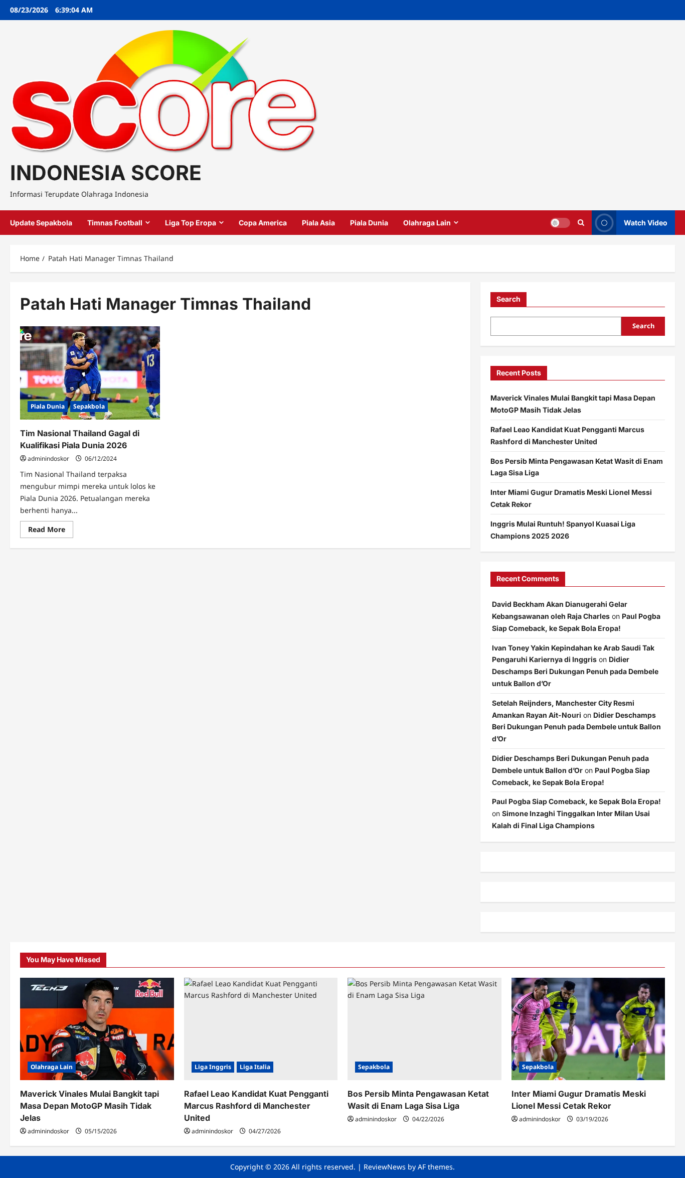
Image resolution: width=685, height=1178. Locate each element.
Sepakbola (89, 406)
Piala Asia (318, 222)
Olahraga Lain (427, 222)
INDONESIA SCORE (106, 172)
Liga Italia (255, 1067)
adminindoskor (48, 458)
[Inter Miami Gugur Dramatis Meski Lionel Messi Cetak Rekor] (588, 1029)
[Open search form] (581, 222)
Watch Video (645, 222)
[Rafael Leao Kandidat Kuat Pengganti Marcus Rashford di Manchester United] (261, 1029)
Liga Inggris (213, 1067)
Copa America (263, 222)
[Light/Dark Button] (560, 223)
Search (508, 299)
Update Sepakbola (41, 222)
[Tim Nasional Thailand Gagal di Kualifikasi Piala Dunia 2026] (90, 373)
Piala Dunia (369, 222)
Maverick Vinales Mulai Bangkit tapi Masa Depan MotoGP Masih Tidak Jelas (89, 1106)
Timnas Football (114, 222)
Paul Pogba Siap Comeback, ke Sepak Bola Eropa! (576, 801)
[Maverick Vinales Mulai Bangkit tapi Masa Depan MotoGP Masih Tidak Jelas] (97, 1029)
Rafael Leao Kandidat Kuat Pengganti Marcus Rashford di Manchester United (256, 1106)
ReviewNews (385, 1166)
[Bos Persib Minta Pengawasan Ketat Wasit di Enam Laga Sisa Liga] (424, 1029)
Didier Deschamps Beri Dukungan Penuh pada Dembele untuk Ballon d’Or (575, 671)
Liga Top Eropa (190, 222)
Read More (50, 531)
